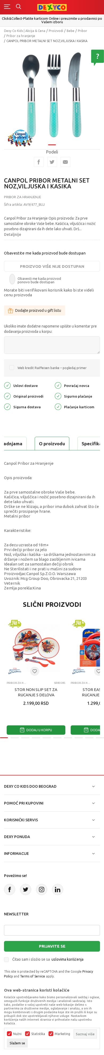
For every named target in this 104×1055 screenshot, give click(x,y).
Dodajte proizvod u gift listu (38, 310)
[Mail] (65, 162)
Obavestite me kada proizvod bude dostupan (45, 253)
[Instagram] (41, 889)
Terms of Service (32, 976)
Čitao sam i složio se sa (47, 959)
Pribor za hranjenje (20, 36)
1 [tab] (52, 144)
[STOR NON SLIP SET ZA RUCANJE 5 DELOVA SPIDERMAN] (36, 648)
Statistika (38, 1034)
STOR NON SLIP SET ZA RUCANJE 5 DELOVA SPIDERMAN (36, 694)
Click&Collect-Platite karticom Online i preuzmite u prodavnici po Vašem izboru (52, 20)
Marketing (62, 1034)
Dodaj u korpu (39, 730)
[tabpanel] (52, 94)
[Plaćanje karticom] (58, 406)
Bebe (70, 31)
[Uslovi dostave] (7, 385)
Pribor (82, 31)
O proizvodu (52, 443)
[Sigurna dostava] (7, 406)
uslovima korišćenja (67, 959)
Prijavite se (52, 946)
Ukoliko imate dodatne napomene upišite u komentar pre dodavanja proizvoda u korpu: (50, 329)
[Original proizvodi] (7, 396)
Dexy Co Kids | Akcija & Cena (24, 31)
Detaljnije (12, 234)
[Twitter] (25, 889)
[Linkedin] (57, 889)
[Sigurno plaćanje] (58, 396)
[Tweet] (52, 162)
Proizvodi (56, 31)
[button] (34, 671)
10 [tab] (100, 737)
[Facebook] (38, 162)
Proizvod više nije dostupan (52, 266)
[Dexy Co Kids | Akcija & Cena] (52, 7)
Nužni (17, 1034)
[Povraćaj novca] (58, 385)
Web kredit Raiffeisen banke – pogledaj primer (52, 368)
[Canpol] (20, 137)
